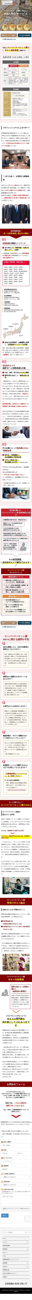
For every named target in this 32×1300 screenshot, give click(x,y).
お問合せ (5, 1277)
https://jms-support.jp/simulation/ (17, 790)
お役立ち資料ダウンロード (9, 1273)
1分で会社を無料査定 (24, 35)
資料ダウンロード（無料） (9, 35)
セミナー (5, 1252)
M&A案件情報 (6, 1245)
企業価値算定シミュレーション (11, 1259)
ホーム (4, 1238)
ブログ (4, 1256)
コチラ (12, 485)
